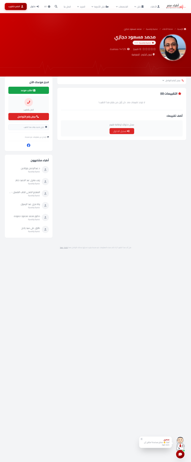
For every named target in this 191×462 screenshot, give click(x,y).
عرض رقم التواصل (26, 116)
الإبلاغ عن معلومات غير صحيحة (35, 137)
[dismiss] (141, 438)
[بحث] (56, 6)
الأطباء (154, 6)
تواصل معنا (64, 247)
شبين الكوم (146, 54)
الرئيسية (180, 29)
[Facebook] (28, 145)
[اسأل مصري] (180, 443)
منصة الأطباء (167, 29)
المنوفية (136, 54)
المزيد (82, 6)
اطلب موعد (27, 90)
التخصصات (123, 6)
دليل (139, 6)
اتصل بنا (67, 6)
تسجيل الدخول (120, 131)
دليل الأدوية (99, 6)
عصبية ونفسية (152, 29)
